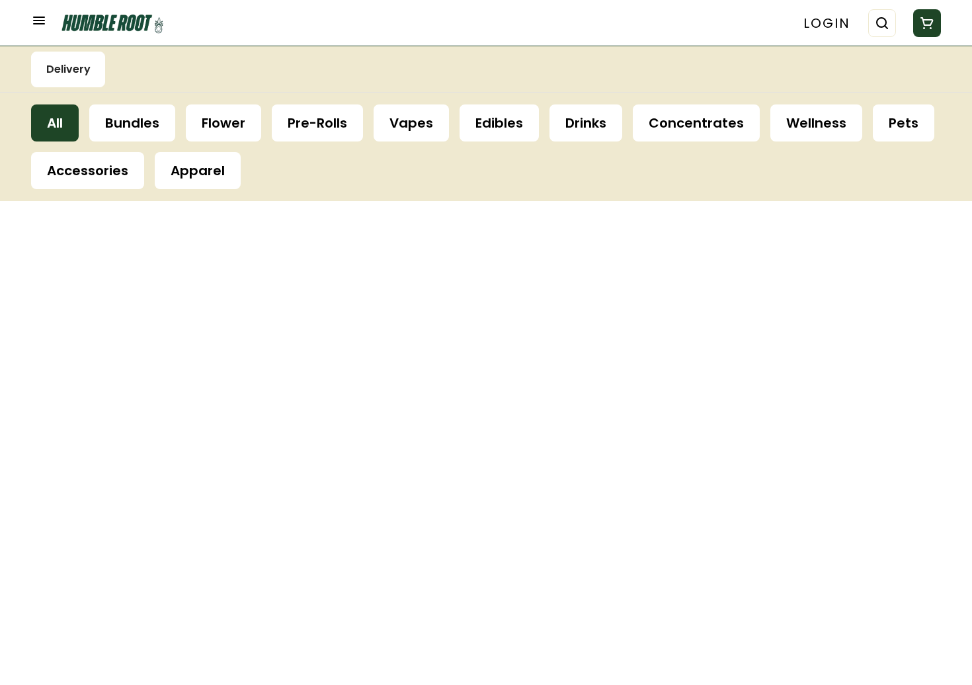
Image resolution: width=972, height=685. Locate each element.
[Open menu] (39, 20)
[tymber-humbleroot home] (117, 23)
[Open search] (882, 23)
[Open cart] (924, 23)
